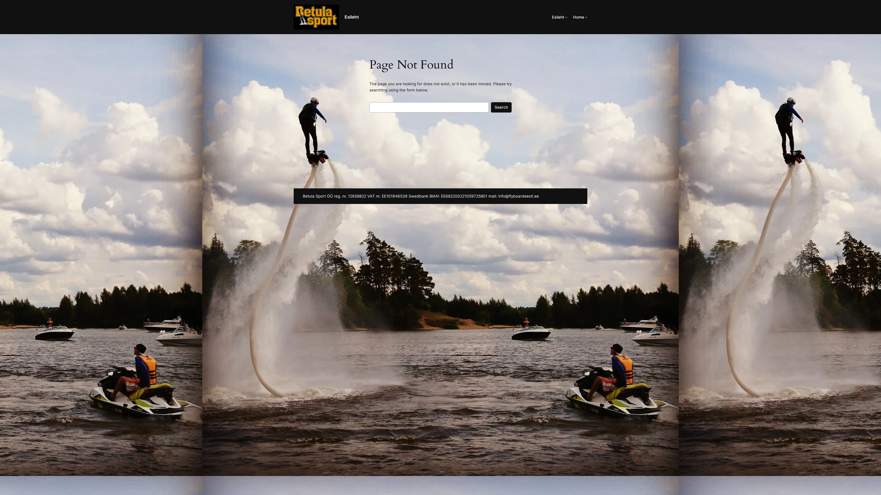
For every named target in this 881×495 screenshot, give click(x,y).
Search (501, 107)
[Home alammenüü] (586, 17)
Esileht (352, 17)
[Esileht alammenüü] (566, 17)
